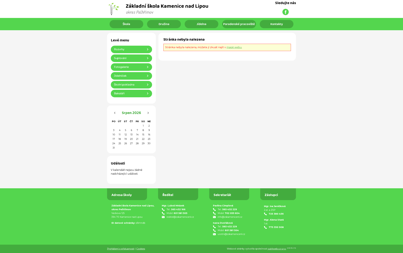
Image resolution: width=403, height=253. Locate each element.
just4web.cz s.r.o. (277, 248)
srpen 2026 (131, 113)
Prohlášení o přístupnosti (120, 248)
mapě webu (234, 47)
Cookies (140, 248)
